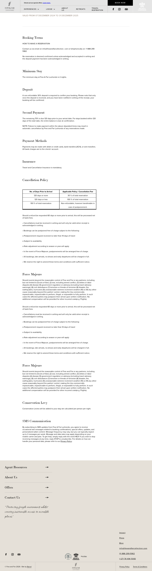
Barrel (29, 566)
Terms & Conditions (140, 567)
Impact (122, 533)
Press (121, 538)
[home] (10, 6)
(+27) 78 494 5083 (127, 559)
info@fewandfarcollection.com (133, 548)
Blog (121, 543)
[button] (30, 9)
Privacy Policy (66, 441)
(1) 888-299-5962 (127, 553)
